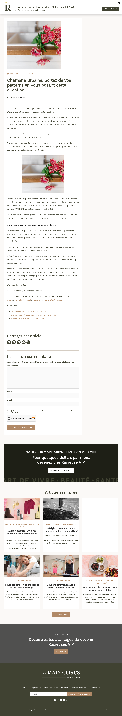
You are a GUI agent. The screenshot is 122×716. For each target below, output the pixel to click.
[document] (61, 358)
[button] (119, 2)
